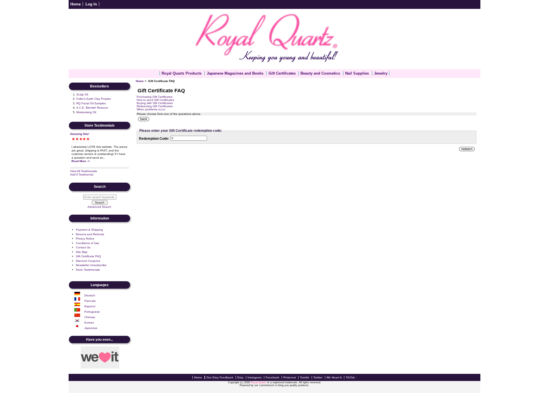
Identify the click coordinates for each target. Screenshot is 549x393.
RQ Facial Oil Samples (91, 103)
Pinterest (289, 377)
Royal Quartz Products (182, 73)
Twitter (318, 377)
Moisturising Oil (86, 112)
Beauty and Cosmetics (320, 73)
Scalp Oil (82, 94)
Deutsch (89, 295)
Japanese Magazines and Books (235, 73)
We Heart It (334, 377)
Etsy (240, 377)
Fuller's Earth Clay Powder (93, 98)
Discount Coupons (88, 260)
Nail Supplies (357, 73)
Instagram (255, 377)
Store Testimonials (88, 269)
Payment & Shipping (89, 229)
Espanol (89, 306)
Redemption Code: (154, 139)
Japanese (91, 328)
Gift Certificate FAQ (88, 256)
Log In (91, 4)
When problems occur (151, 109)
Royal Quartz (258, 382)
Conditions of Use (87, 243)
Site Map (81, 252)
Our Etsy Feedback (219, 377)
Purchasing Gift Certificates (154, 96)
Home (75, 4)
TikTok (350, 377)
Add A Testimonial (81, 174)
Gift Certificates (282, 73)
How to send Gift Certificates (155, 99)
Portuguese (92, 311)
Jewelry (380, 73)
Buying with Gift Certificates (155, 103)
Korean (89, 322)
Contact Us (83, 247)
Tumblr (304, 377)
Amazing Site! (79, 133)
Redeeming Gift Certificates (155, 106)
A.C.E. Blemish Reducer (92, 107)
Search (100, 187)
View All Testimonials (83, 171)
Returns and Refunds (90, 234)
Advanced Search (99, 206)
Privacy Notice (85, 238)
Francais (90, 300)
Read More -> (80, 161)
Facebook (272, 377)
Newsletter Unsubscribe (91, 265)
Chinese (89, 317)
